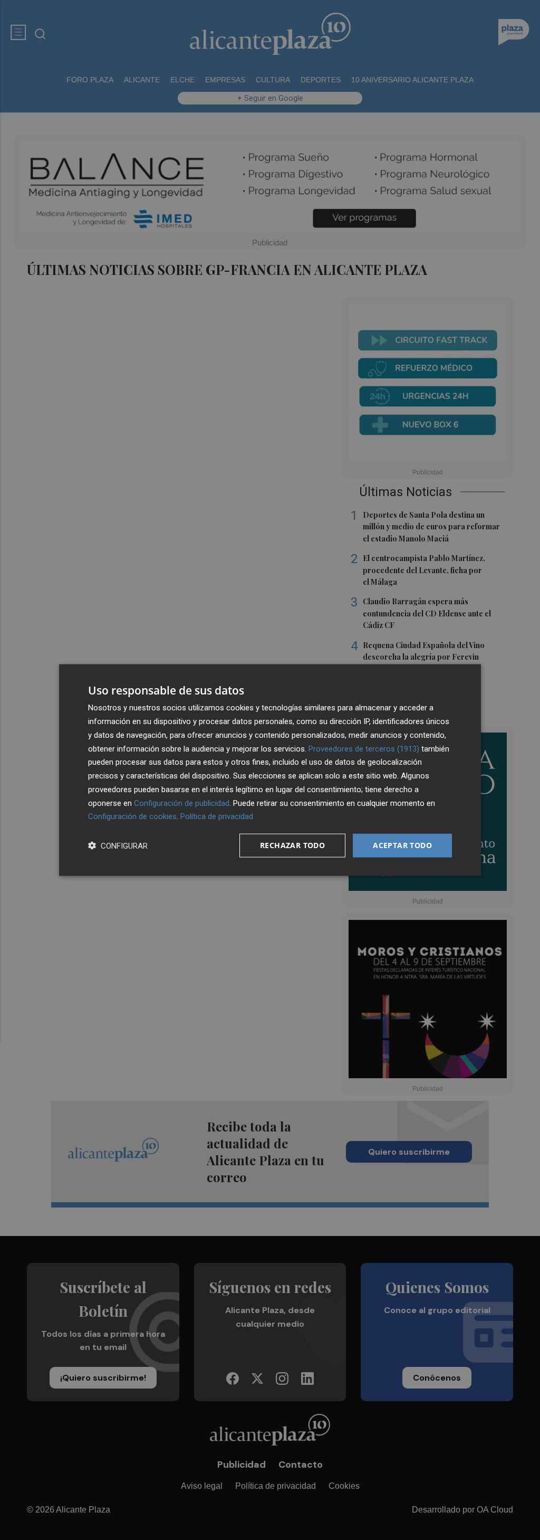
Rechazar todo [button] (292, 845)
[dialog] (270, 770)
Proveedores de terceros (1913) (363, 748)
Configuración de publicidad (181, 802)
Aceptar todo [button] (402, 845)
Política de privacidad (216, 816)
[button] (118, 846)
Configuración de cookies (132, 816)
